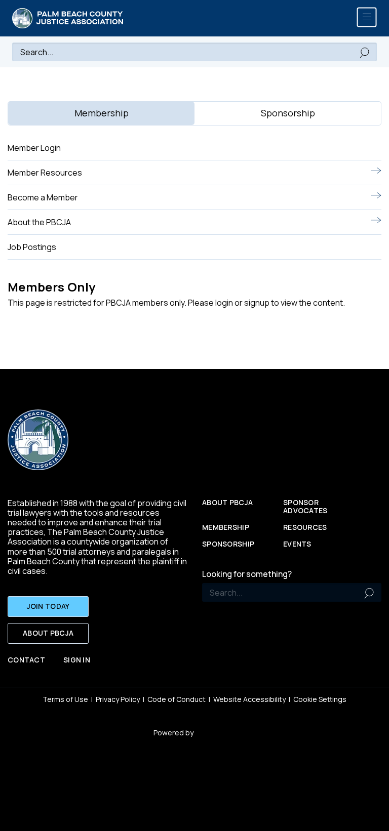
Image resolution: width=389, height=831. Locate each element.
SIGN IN (76, 660)
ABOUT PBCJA (48, 633)
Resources (305, 527)
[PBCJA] (68, 18)
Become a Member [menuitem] (43, 197)
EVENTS (297, 544)
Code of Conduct (176, 699)
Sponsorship (228, 544)
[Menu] (367, 17)
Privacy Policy (118, 699)
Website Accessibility (249, 699)
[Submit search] (364, 52)
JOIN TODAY (48, 606)
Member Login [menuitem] (34, 147)
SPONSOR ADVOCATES (305, 507)
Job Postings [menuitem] (32, 247)
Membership (225, 527)
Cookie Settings (319, 699)
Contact (26, 660)
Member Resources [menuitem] (45, 172)
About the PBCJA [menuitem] (39, 222)
